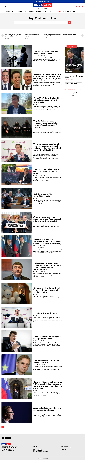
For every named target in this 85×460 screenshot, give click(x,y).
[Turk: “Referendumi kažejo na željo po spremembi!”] (16, 341)
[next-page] (82, 35)
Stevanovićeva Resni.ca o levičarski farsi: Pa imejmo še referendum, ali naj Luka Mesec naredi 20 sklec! (13, 35)
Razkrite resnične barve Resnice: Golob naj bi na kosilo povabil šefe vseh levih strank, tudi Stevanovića (47, 242)
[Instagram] (77, 7)
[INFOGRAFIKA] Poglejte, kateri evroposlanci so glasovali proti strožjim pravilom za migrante (47, 76)
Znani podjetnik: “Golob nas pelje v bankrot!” (46, 361)
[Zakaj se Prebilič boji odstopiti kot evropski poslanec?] (16, 412)
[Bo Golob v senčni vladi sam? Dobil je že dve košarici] (16, 56)
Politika (35, 55)
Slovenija (35, 390)
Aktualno (35, 152)
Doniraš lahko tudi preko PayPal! (42, 1)
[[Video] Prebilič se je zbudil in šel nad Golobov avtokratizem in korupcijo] (16, 103)
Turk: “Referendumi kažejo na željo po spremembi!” (47, 337)
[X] (80, 7)
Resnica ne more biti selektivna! (69, 34)
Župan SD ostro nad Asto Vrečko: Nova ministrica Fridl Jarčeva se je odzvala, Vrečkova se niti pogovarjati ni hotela (73, 94)
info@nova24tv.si (38, 448)
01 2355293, (40, 449)
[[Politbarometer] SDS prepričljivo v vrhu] (16, 198)
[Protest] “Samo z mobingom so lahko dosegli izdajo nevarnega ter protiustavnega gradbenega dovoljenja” (47, 385)
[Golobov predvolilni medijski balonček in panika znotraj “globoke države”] (16, 293)
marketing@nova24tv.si (43, 451)
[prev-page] (2, 35)
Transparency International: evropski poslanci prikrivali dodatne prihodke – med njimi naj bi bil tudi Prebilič (47, 147)
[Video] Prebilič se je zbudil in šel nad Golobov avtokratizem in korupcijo (47, 100)
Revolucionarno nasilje (70, 89)
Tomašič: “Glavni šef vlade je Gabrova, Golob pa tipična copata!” (46, 171)
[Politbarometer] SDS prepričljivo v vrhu (42, 195)
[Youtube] (82, 7)
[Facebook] (74, 7)
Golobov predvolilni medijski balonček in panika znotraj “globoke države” (46, 290)
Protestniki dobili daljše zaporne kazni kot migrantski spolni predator (52, 35)
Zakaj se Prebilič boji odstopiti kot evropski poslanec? (47, 409)
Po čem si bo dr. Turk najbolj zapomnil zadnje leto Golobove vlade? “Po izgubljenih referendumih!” (47, 266)
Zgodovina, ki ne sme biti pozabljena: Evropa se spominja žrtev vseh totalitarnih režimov (32, 35)
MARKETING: (35, 451)
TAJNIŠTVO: (35, 449)
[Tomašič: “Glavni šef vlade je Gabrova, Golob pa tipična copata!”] (16, 174)
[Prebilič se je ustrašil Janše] (16, 317)
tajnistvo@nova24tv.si (37, 450)
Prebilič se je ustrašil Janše (45, 313)
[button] (4, 6)
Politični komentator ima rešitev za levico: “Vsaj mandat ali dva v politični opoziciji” (47, 219)
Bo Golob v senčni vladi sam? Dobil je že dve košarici (46, 52)
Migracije (67, 85)
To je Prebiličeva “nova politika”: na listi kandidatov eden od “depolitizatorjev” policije (46, 124)
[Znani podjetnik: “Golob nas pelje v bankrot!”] (16, 364)
